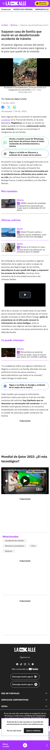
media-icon (25, 745)
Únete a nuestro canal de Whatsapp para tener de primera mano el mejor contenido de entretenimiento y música (26, 142)
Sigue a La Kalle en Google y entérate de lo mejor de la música (27, 386)
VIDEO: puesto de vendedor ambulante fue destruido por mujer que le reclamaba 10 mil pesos (31, 206)
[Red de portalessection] (46, 693)
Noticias (14, 25)
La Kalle (4, 25)
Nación (20, 229)
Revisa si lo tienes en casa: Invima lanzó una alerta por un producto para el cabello (31, 249)
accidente (5, 119)
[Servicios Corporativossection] (46, 700)
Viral (33, 546)
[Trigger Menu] (3, 3)
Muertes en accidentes (14, 546)
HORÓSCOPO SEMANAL (23, 9)
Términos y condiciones (14, 716)
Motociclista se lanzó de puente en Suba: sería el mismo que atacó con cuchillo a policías (32, 354)
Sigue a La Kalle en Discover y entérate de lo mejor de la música (25, 153)
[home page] (25, 649)
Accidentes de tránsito (14, 540)
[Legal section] (46, 706)
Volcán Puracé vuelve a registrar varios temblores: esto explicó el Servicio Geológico (31, 234)
